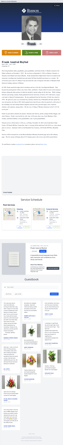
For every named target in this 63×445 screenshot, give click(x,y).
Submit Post (54, 294)
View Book (34, 251)
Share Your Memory (53, 268)
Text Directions (20, 227)
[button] (9, 212)
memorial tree (20, 144)
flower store (43, 144)
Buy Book (42, 251)
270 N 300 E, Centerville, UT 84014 (23, 222)
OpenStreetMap (33, 440)
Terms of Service (35, 438)
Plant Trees (27, 226)
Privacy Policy (27, 438)
